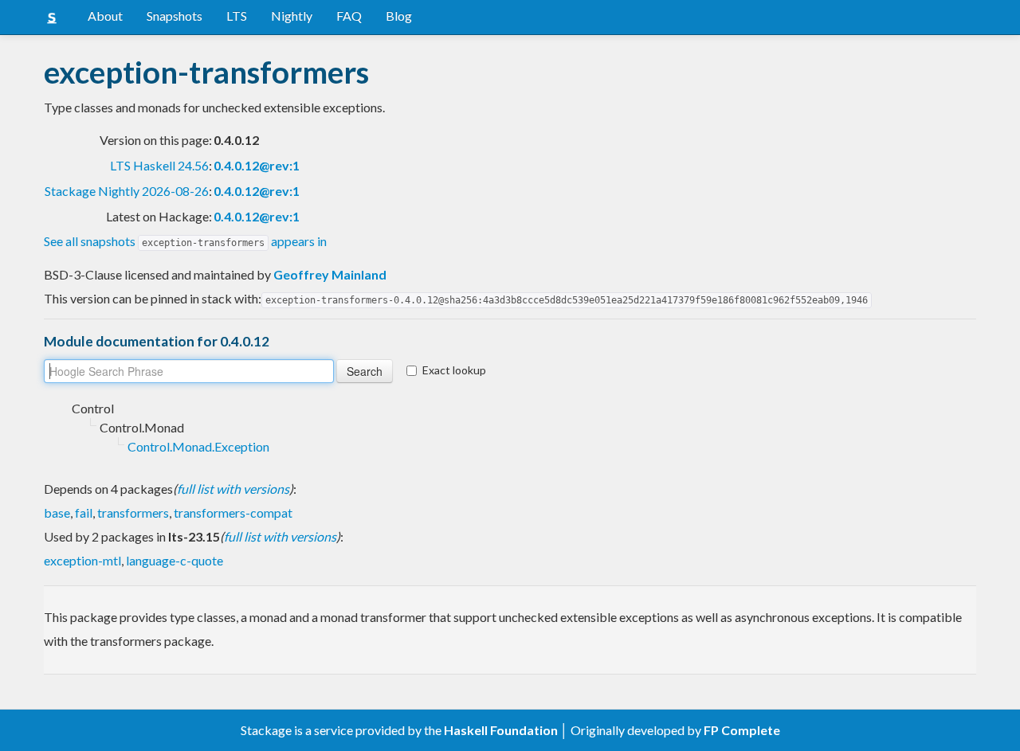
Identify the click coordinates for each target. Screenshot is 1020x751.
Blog (399, 15)
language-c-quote (174, 560)
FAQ (349, 15)
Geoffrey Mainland (329, 274)
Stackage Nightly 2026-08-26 (127, 190)
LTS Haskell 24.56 (159, 165)
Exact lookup (454, 370)
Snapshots (174, 15)
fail (83, 512)
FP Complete (742, 729)
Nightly (291, 15)
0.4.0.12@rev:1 (257, 165)
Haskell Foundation (501, 729)
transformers (133, 512)
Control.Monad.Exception (198, 446)
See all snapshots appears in (185, 240)
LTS (236, 15)
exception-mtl (82, 560)
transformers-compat (233, 512)
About (105, 15)
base (57, 512)
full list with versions (233, 488)
